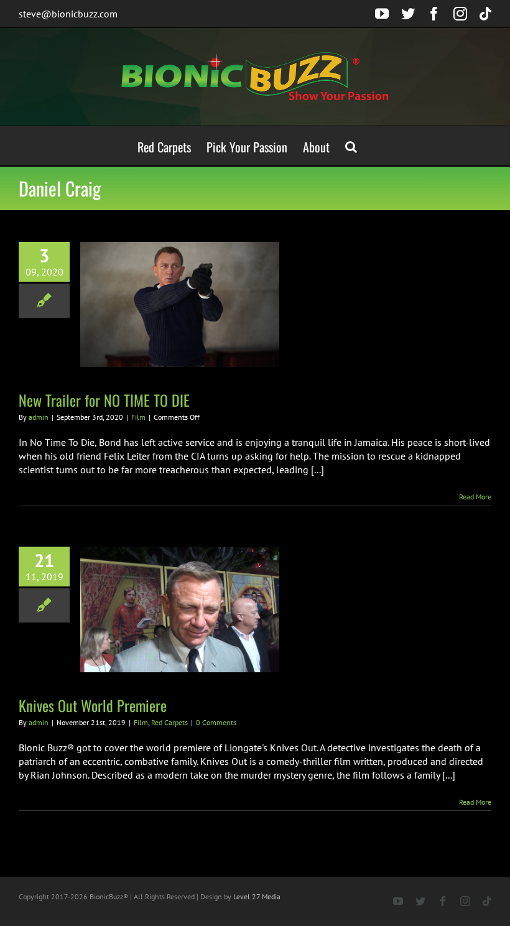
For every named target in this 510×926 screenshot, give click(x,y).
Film (138, 417)
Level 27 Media (256, 896)
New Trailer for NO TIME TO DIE (104, 400)
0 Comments (216, 722)
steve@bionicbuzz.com (68, 13)
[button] (351, 145)
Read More (475, 496)
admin (39, 417)
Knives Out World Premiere (93, 705)
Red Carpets (169, 722)
